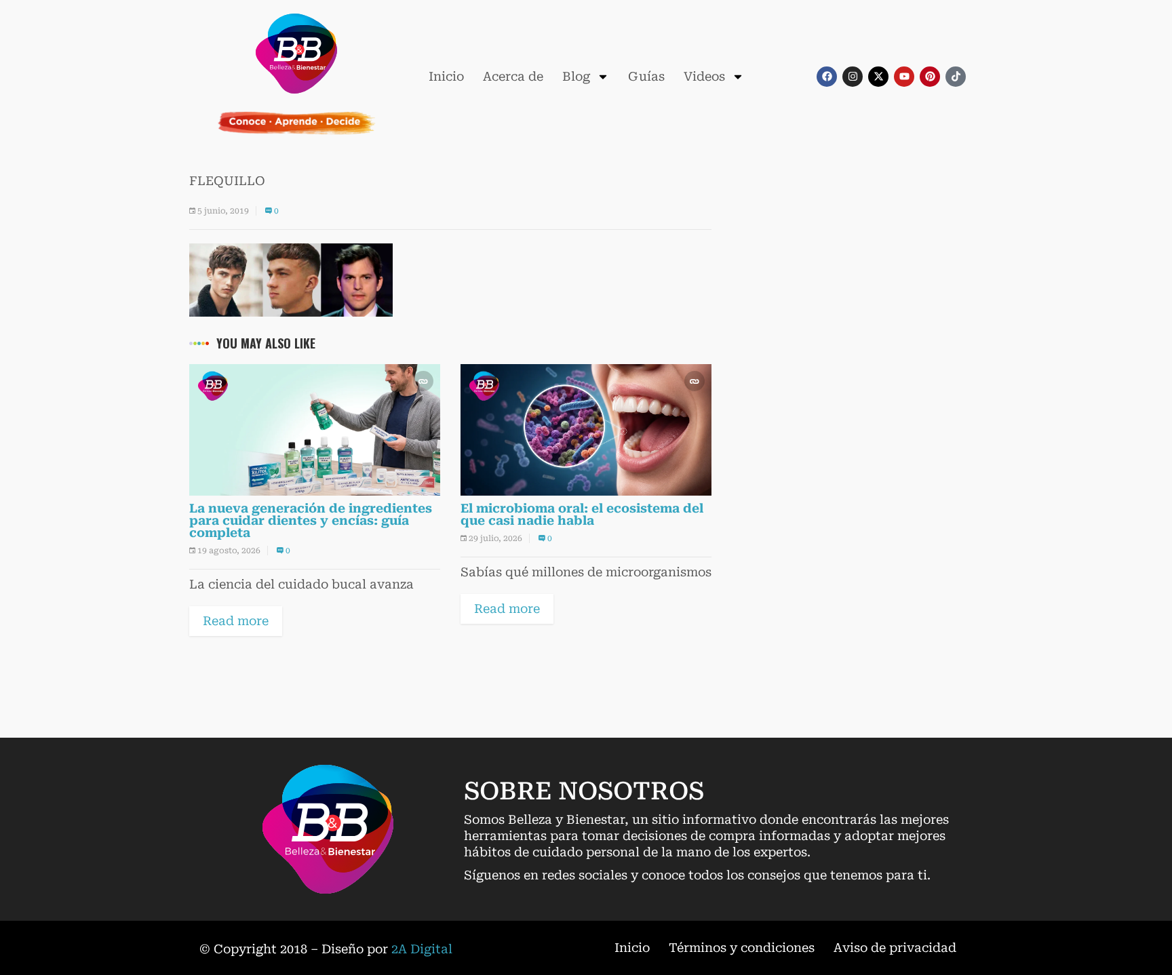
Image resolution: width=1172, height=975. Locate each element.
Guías (646, 76)
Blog (576, 76)
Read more (236, 621)
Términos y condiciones (742, 947)
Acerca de (513, 76)
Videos (704, 76)
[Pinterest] (930, 76)
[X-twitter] (878, 76)
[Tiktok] (955, 76)
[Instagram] (852, 76)
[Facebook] (827, 76)
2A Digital (421, 949)
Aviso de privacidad (895, 947)
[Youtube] (904, 76)
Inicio (446, 76)
